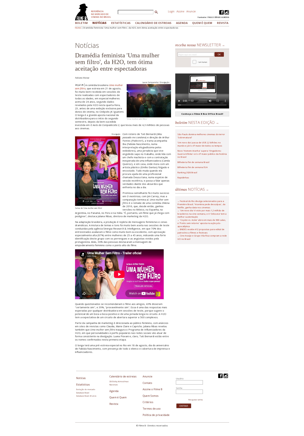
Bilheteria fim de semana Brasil (193, 162)
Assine (180, 11)
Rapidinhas (183, 177)
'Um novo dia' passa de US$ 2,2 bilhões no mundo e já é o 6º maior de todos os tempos (199, 144)
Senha (179, 388)
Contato (147, 383)
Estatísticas (121, 23)
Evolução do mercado (85, 389)
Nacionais (113, 385)
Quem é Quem (118, 397)
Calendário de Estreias (153, 23)
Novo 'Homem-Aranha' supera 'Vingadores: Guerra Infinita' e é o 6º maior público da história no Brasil (202, 153)
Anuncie (191, 11)
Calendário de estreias (123, 376)
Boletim (81, 23)
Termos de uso (152, 408)
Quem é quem (202, 23)
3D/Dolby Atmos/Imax (118, 381)
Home (78, 27)
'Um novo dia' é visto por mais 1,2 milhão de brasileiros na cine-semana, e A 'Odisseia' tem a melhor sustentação (202, 213)
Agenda (182, 23)
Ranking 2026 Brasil (187, 172)
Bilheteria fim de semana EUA (192, 167)
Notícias (99, 23)
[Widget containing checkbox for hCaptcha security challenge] (209, 62)
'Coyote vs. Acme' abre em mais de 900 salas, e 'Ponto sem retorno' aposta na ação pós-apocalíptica (201, 223)
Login (171, 11)
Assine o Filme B (152, 389)
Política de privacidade (156, 415)
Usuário (180, 378)
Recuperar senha (195, 400)
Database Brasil (82, 393)
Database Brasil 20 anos (86, 396)
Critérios (148, 402)
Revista (222, 23)
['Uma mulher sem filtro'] (149, 100)
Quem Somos (151, 396)
